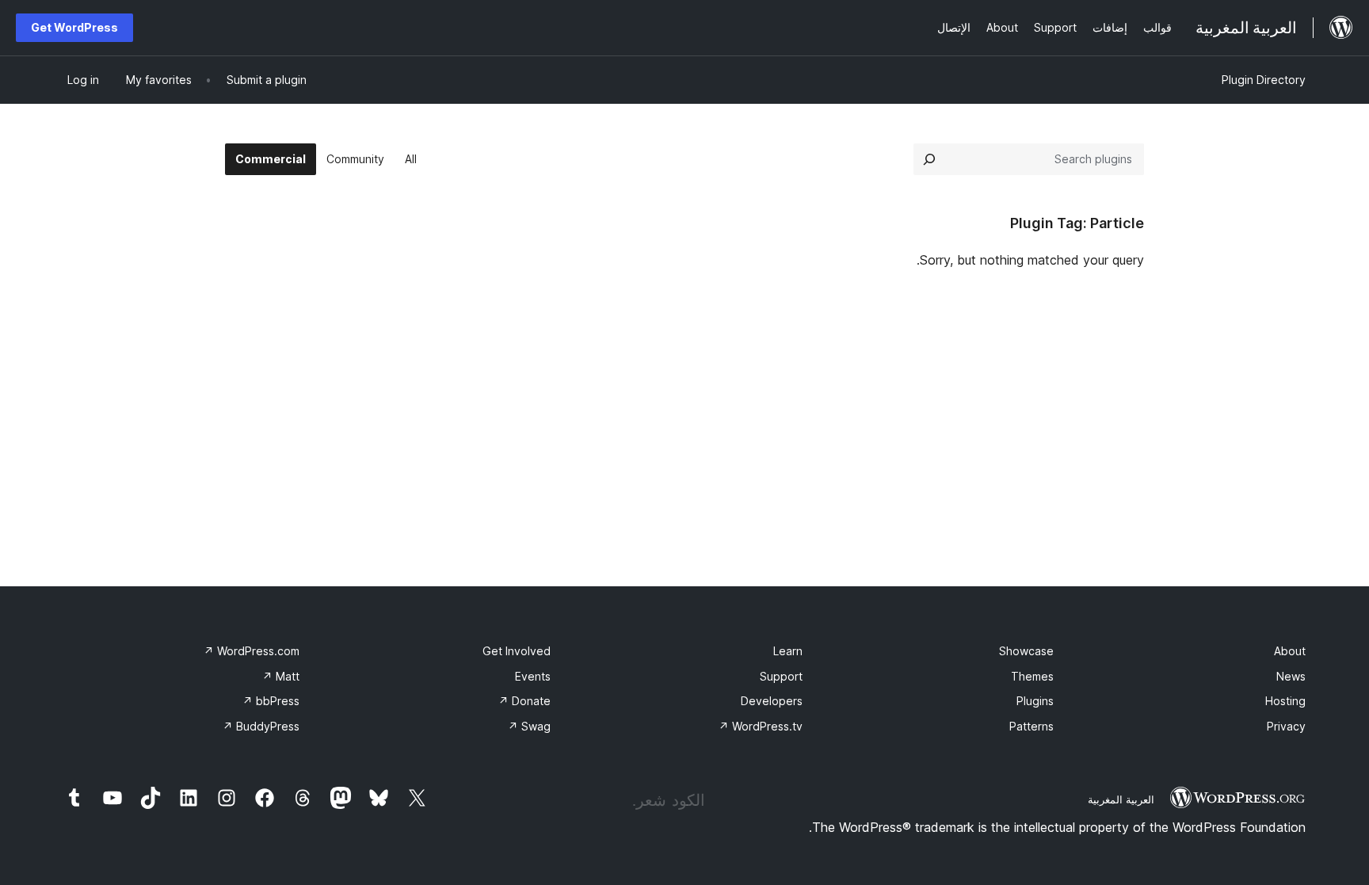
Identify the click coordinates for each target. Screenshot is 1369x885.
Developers (772, 701)
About (1290, 651)
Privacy (1286, 726)
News (1291, 676)
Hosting (1285, 701)
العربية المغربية (1121, 799)
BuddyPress (261, 726)
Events (533, 676)
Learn (788, 651)
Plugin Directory (1264, 79)
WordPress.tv (761, 726)
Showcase (1026, 651)
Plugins (1035, 701)
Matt (280, 676)
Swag (529, 726)
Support (781, 676)
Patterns (1031, 726)
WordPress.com (251, 651)
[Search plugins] (929, 159)
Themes (1032, 676)
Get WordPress (74, 27)
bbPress (270, 701)
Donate (524, 701)
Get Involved (516, 651)
